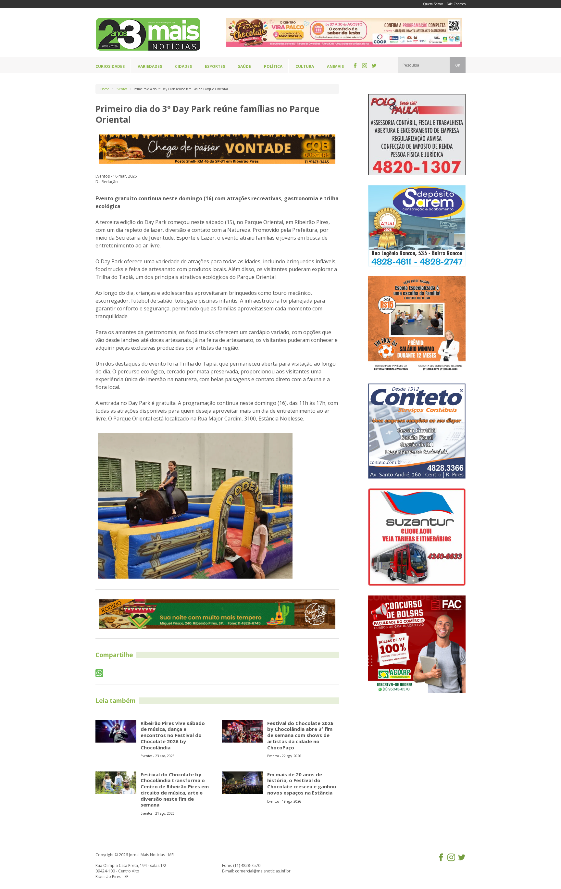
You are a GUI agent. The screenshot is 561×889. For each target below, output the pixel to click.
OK (457, 65)
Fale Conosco (456, 4)
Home (104, 89)
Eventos (121, 89)
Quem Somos (433, 4)
